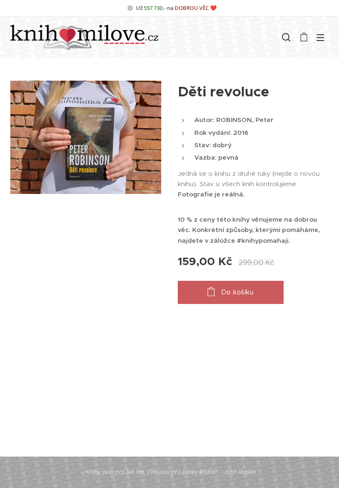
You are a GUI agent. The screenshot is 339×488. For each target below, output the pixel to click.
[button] (286, 37)
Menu (320, 37)
